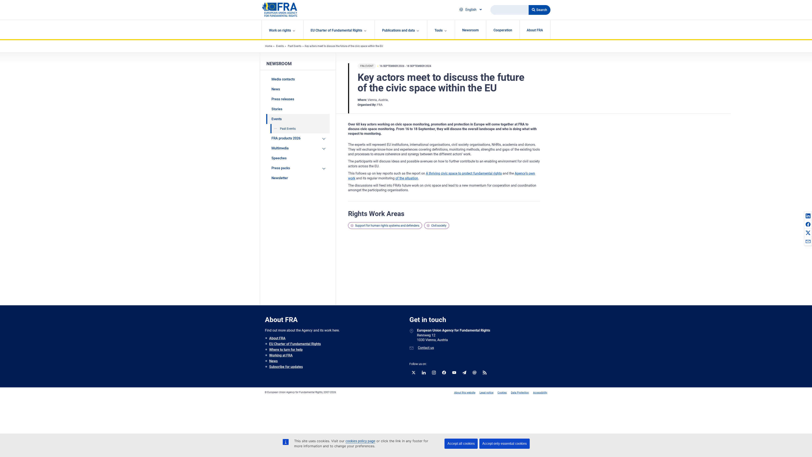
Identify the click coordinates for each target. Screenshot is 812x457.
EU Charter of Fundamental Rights (295, 344)
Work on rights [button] (280, 30)
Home (268, 46)
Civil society (438, 225)
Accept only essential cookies (504, 443)
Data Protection (520, 392)
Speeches (279, 158)
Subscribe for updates (286, 367)
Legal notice (486, 392)
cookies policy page (360, 441)
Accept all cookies (461, 443)
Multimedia (280, 148)
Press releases (283, 99)
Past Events (294, 46)
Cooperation (503, 30)
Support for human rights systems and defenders (387, 225)
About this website (464, 392)
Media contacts (283, 79)
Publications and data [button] (398, 30)
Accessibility (540, 392)
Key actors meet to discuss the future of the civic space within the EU (344, 46)
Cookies (502, 392)
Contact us (426, 348)
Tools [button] (439, 30)
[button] (808, 216)
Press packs (281, 168)
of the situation (406, 178)
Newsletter (280, 178)
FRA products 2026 (286, 138)
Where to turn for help (286, 350)
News (276, 89)
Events (280, 46)
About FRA (535, 30)
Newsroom (470, 30)
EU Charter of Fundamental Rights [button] (336, 30)
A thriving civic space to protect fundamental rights (464, 173)
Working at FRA (281, 355)
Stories (277, 109)
